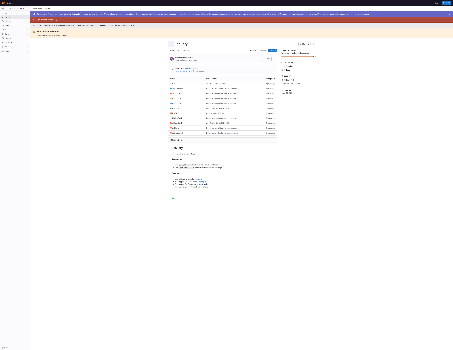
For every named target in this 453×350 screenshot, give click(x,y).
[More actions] (313, 44)
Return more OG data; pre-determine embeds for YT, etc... (222, 93)
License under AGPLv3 (184, 58)
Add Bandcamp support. (215, 83)
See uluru (198, 179)
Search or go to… (18, 8)
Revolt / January (191, 68)
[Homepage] (3, 3)
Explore (10, 3)
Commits (288, 62)
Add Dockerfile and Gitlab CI (217, 108)
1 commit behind (181, 71)
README (287, 76)
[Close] (449, 14)
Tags (287, 70)
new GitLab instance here (124, 25)
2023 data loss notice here (94, 25)
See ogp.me (202, 182)
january (186, 50)
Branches (288, 66)
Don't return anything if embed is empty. (221, 88)
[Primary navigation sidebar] (3, 8)
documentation (365, 14)
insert (177, 60)
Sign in (437, 3)
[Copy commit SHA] (273, 59)
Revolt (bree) (37, 8)
